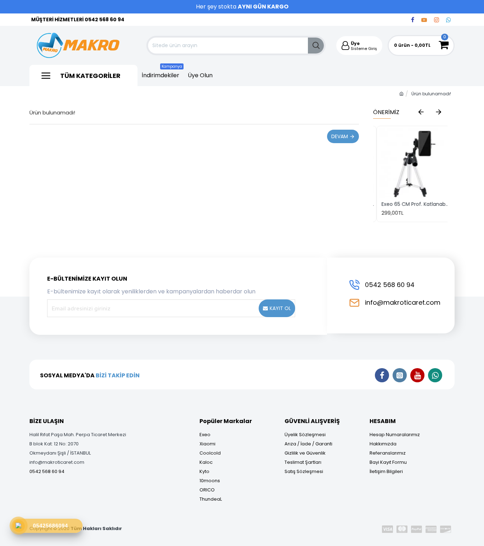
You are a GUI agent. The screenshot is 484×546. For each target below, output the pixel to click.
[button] (421, 111)
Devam (339, 136)
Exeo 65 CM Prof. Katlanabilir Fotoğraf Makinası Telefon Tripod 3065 (411, 204)
